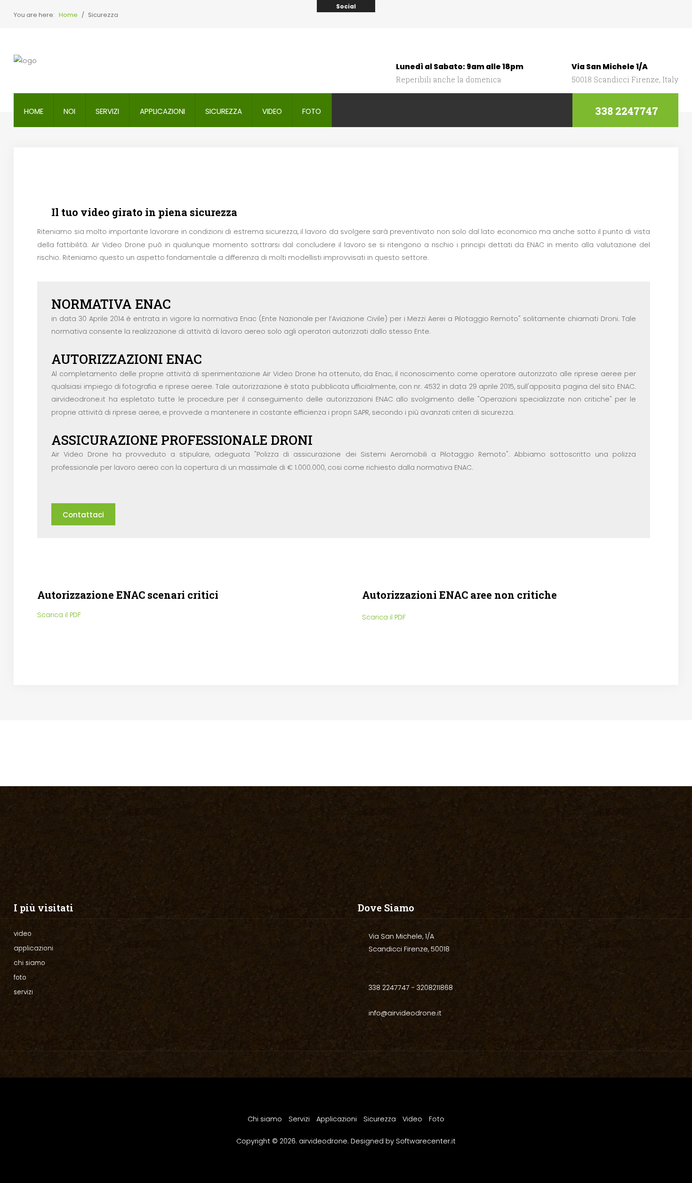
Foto (436, 1119)
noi (69, 111)
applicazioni (162, 111)
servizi (107, 111)
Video (412, 1119)
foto (311, 111)
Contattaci (83, 515)
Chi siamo (265, 1119)
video (272, 111)
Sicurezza (379, 1119)
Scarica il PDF (59, 615)
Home (33, 111)
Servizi (299, 1119)
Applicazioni (336, 1119)
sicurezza (223, 111)
